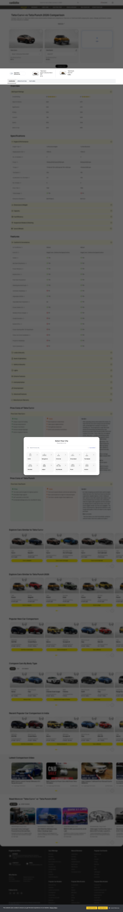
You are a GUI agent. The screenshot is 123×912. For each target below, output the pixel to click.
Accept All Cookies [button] (92, 908)
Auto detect (92, 447)
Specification (22, 81)
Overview (12, 81)
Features (32, 81)
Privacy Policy (53, 908)
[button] (114, 908)
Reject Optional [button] (102, 908)
